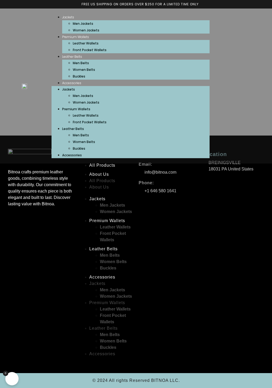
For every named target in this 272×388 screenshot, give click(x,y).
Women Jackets (86, 30)
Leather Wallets (86, 43)
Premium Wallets (75, 37)
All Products (102, 165)
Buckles (79, 76)
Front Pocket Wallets (90, 50)
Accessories (71, 83)
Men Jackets (83, 23)
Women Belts (84, 69)
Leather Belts (72, 56)
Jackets (68, 17)
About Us (99, 174)
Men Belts (81, 63)
